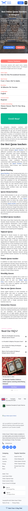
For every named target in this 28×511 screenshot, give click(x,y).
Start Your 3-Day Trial (15, 508)
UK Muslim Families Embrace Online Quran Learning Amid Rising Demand (14, 382)
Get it (8, 487)
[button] (25, 2)
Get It (8, 492)
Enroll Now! (14, 118)
